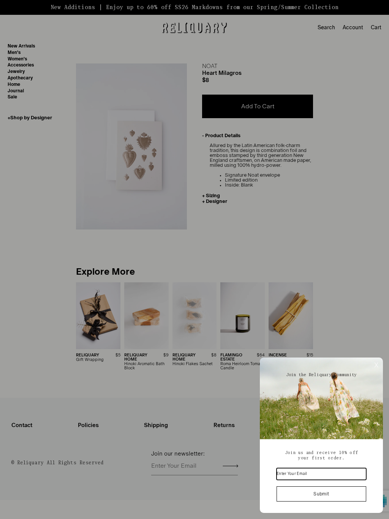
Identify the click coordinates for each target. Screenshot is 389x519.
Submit (321, 494)
